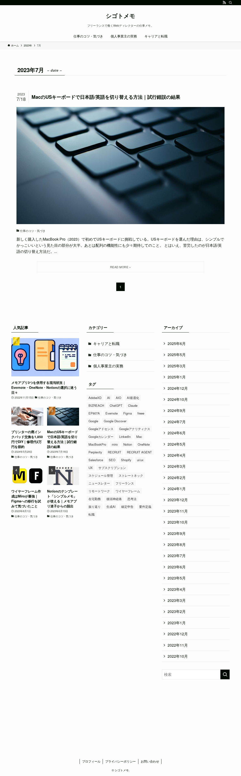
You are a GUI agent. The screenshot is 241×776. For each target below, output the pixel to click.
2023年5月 (177, 578)
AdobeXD (94, 397)
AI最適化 (133, 397)
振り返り (94, 506)
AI (108, 397)
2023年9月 (177, 533)
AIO (118, 397)
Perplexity (95, 452)
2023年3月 (177, 600)
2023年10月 (178, 522)
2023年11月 (178, 511)
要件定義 (145, 506)
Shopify (126, 460)
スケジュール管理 (100, 475)
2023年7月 (177, 555)
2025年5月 (177, 354)
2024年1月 (177, 488)
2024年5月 (177, 444)
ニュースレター (99, 483)
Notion (127, 444)
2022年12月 (178, 633)
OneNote (144, 444)
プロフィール (91, 761)
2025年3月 (177, 366)
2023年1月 (177, 622)
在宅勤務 (94, 499)
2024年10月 (178, 399)
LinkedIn (125, 436)
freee (140, 413)
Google (93, 421)
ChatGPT (116, 405)
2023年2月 (177, 611)
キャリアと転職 (106, 343)
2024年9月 (177, 410)
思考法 (132, 499)
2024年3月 (177, 466)
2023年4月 (177, 589)
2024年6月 (177, 432)
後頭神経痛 (114, 499)
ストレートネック (131, 475)
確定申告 (127, 506)
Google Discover (115, 421)
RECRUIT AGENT (139, 452)
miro (115, 444)
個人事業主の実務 (108, 366)
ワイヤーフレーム (128, 491)
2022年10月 (178, 656)
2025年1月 (177, 377)
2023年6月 (177, 567)
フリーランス (125, 483)
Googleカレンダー (100, 436)
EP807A (94, 413)
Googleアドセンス (100, 429)
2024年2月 (177, 477)
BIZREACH (96, 405)
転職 (91, 514)
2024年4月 (177, 455)
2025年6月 (177, 343)
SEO (112, 460)
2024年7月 (177, 421)
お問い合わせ (150, 761)
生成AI (111, 506)
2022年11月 (178, 645)
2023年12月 (178, 499)
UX (90, 467)
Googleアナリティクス (134, 429)
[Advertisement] (196, 716)
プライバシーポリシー (120, 761)
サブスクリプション (112, 467)
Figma (127, 413)
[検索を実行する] (225, 674)
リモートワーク (99, 491)
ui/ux (140, 460)
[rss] (224, 2)
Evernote (111, 413)
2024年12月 (178, 388)
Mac (139, 436)
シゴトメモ (120, 15)
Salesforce (95, 460)
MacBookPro (97, 444)
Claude (132, 405)
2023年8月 (177, 544)
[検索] (230, 2)
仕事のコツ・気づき (110, 354)
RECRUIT (114, 452)
